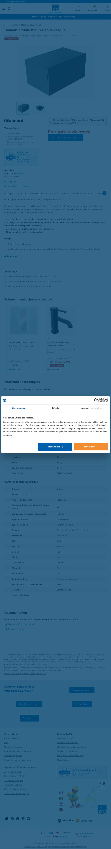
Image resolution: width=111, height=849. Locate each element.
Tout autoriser (90, 447)
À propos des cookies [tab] (91, 408)
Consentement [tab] (19, 408)
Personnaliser (53, 447)
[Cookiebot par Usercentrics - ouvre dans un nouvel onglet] (96, 400)
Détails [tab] (55, 408)
